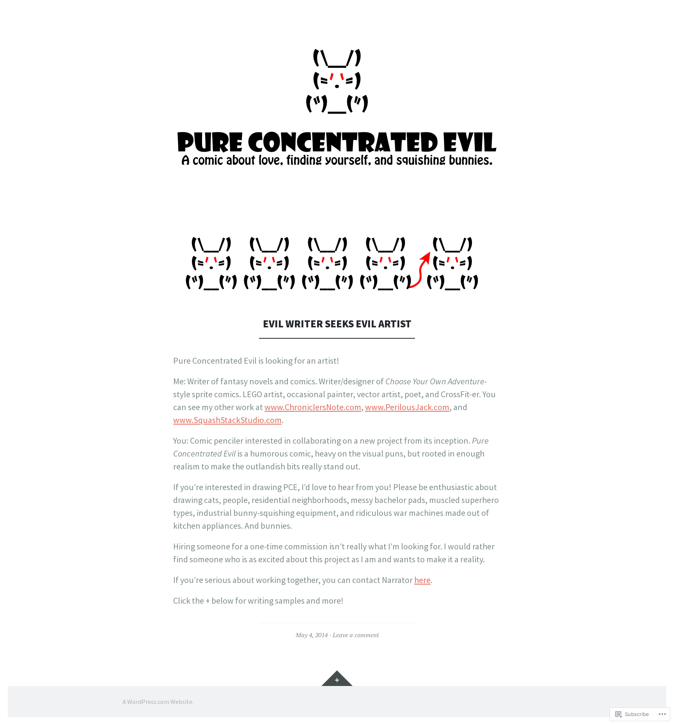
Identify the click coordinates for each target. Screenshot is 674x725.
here (422, 579)
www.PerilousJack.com (407, 407)
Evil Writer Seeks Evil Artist (337, 323)
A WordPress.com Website (157, 701)
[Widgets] (337, 678)
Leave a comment (356, 635)
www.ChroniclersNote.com (312, 407)
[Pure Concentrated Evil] (337, 108)
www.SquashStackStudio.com (227, 419)
